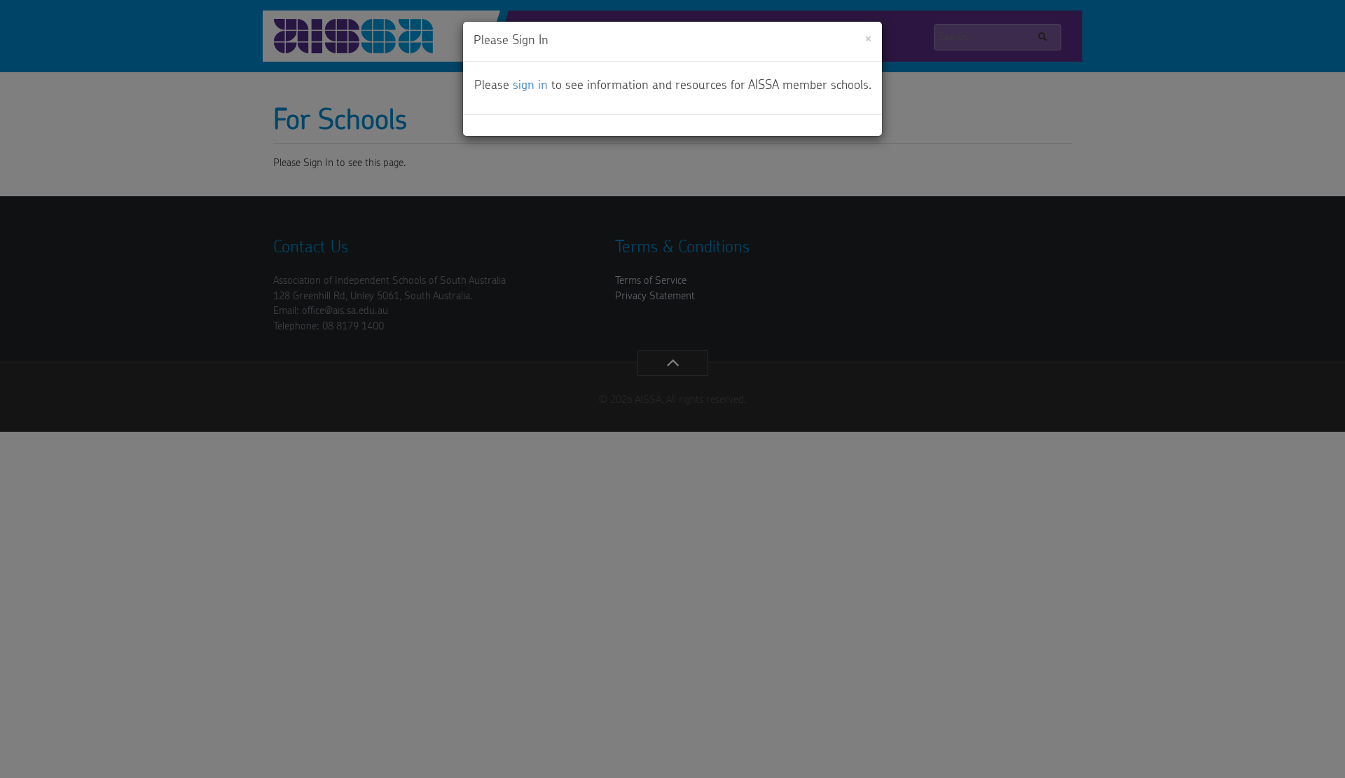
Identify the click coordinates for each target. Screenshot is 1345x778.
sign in (530, 85)
